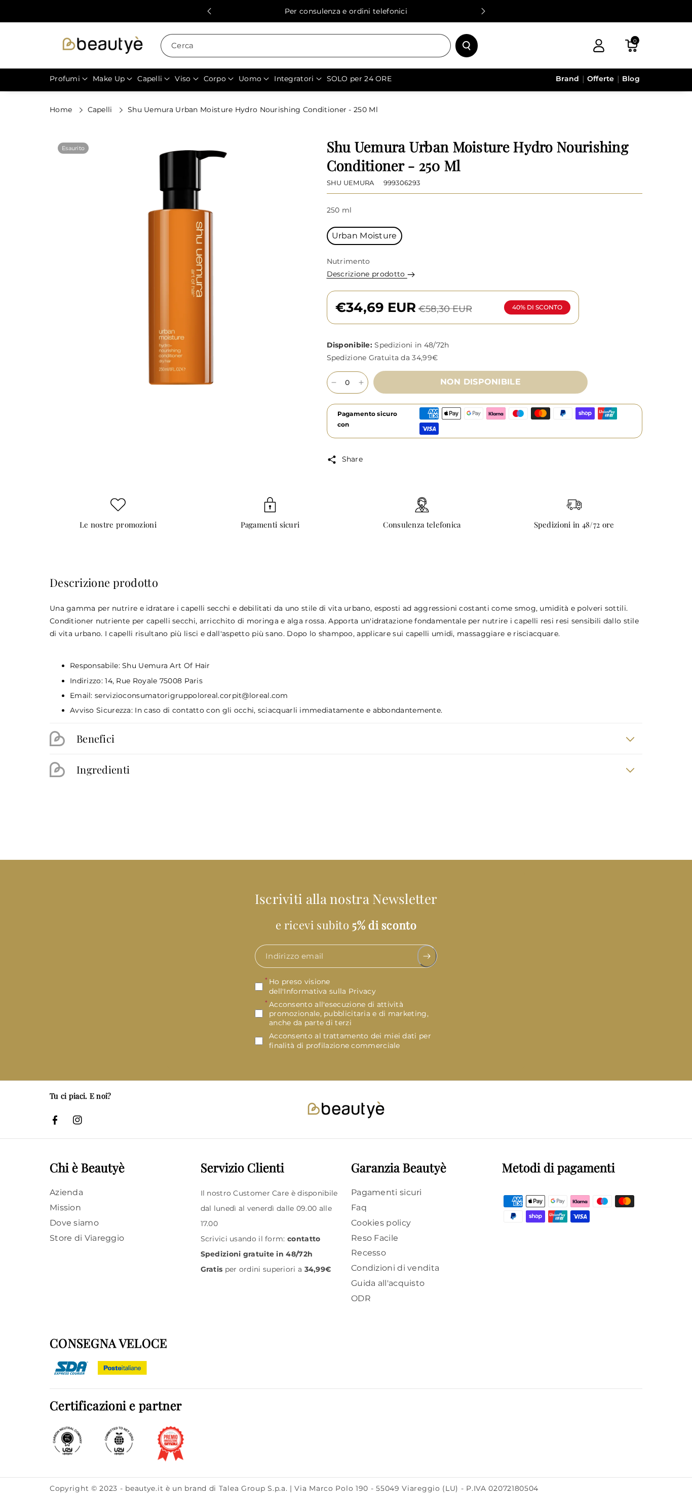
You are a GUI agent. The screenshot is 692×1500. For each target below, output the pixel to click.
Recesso (368, 1253)
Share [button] (352, 459)
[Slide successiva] (483, 11)
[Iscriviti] (427, 956)
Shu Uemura (350, 183)
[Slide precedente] (209, 11)
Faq (359, 1207)
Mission (65, 1207)
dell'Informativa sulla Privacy (322, 991)
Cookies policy (381, 1223)
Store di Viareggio (87, 1238)
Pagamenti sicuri (270, 525)
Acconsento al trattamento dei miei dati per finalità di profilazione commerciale (350, 1040)
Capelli (101, 109)
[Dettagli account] (599, 45)
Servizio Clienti (242, 1167)
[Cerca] (466, 45)
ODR (361, 1298)
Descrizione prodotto (367, 273)
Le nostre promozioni (118, 525)
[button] (631, 45)
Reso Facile (374, 1238)
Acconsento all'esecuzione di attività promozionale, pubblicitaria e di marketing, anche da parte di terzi (349, 1013)
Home (62, 109)
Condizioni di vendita (395, 1268)
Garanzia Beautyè (398, 1167)
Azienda (66, 1192)
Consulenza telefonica (421, 525)
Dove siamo (74, 1223)
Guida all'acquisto (388, 1283)
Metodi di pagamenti (558, 1167)
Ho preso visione (322, 986)
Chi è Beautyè (87, 1167)
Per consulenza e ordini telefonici (346, 11)
